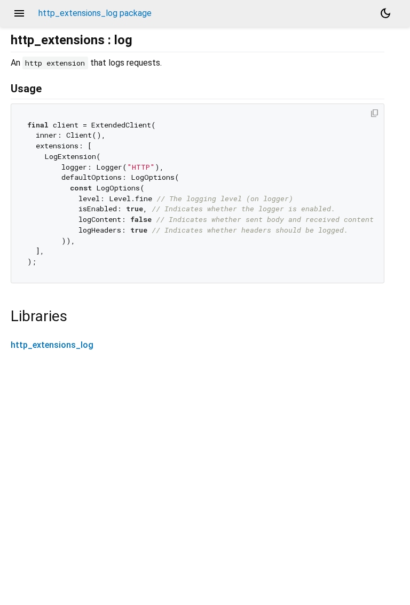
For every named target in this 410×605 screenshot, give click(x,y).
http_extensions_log (52, 345)
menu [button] (19, 13)
